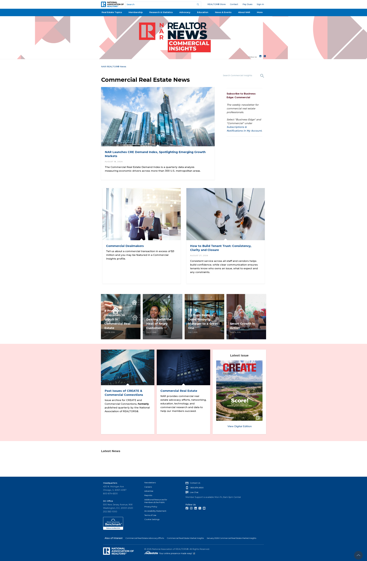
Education (202, 12)
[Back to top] (358, 555)
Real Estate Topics (112, 12)
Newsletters (150, 482)
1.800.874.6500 (197, 487)
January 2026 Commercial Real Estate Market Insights (231, 538)
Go (198, 4)
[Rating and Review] (113, 529)
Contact (234, 4)
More (260, 12)
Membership (136, 12)
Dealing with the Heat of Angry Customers (158, 324)
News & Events (223, 12)
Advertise (148, 491)
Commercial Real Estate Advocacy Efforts (144, 538)
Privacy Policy (150, 506)
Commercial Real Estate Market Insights (185, 538)
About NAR (244, 12)
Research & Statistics (161, 12)
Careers (148, 487)
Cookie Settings (151, 519)
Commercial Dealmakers (125, 246)
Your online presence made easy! (177, 553)
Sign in (260, 4)
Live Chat (194, 492)
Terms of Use (150, 515)
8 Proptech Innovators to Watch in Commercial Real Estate (117, 319)
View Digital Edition (240, 426)
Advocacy (184, 12)
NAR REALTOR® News (113, 66)
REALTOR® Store (216, 4)
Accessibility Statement (155, 511)
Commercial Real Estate (178, 391)
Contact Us (195, 483)
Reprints (148, 495)
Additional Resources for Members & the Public (155, 501)
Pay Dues (247, 4)
